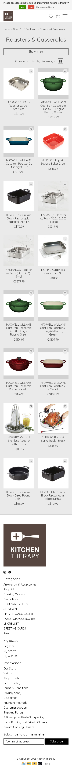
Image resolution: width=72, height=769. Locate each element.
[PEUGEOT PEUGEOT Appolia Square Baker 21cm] (53, 141)
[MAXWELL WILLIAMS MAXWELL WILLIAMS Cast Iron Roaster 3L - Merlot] (53, 363)
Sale (6, 633)
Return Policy (11, 683)
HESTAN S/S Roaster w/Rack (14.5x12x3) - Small (19, 273)
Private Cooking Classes (18, 727)
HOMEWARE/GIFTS (15, 604)
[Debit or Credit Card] (40, 764)
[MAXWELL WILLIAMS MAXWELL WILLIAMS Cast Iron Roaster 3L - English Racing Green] (53, 305)
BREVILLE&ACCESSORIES (19, 614)
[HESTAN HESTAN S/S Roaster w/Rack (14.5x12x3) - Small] (18, 250)
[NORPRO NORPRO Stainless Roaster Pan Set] (53, 250)
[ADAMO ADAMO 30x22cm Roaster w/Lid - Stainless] (18, 83)
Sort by (36, 61)
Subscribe (56, 741)
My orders (9, 651)
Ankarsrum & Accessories (19, 584)
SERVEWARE (11, 609)
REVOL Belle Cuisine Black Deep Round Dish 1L (18, 495)
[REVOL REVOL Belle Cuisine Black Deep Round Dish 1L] (18, 473)
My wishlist (10, 656)
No (31, 7)
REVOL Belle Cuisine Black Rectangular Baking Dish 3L (53, 495)
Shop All (18, 29)
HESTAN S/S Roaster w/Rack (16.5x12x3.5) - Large (53, 218)
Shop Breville (11, 678)
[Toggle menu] (65, 15)
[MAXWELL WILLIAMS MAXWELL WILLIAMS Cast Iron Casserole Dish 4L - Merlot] (18, 363)
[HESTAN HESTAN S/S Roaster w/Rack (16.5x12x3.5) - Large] (53, 196)
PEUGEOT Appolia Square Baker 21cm (53, 162)
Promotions (10, 599)
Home (6, 29)
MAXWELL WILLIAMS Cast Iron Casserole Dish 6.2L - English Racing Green (53, 107)
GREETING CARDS (14, 628)
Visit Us (8, 673)
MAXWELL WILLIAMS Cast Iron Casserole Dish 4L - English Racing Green (18, 329)
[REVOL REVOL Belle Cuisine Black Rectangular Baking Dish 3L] (53, 473)
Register (8, 646)
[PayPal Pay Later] (34, 764)
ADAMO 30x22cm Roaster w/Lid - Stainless (19, 106)
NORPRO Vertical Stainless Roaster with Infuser (19, 441)
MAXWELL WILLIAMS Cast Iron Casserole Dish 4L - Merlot (18, 386)
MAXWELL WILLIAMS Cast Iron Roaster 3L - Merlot (53, 386)
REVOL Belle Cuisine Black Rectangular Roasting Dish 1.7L (18, 218)
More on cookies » (45, 7)
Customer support (15, 707)
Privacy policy (12, 693)
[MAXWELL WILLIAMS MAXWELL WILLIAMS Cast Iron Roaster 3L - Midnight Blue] (18, 141)
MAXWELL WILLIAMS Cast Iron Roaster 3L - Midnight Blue (19, 164)
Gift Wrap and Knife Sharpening (23, 717)
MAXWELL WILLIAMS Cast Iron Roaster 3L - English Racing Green (53, 329)
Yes (22, 7)
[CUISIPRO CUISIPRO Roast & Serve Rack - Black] (53, 418)
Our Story (9, 668)
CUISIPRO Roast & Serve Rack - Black (53, 439)
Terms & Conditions (15, 688)
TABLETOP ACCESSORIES (19, 618)
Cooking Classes (14, 594)
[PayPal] (29, 764)
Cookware (31, 29)
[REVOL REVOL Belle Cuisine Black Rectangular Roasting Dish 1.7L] (18, 196)
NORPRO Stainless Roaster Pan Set (53, 271)
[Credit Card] (23, 764)
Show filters (36, 51)
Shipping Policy (13, 712)
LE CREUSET (11, 623)
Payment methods (15, 702)
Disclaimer (10, 698)
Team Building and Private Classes (25, 722)
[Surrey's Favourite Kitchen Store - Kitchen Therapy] (8, 16)
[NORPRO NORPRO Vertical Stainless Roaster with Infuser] (18, 418)
